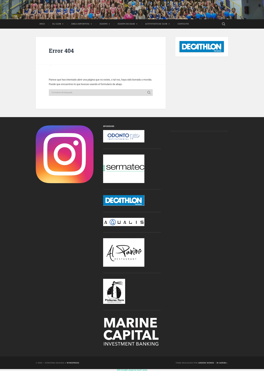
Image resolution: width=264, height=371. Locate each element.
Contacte (183, 24)
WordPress (73, 363)
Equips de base (126, 24)
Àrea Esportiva (80, 24)
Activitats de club (156, 24)
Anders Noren (206, 363)
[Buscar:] (101, 92)
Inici (42, 24)
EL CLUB (56, 24)
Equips (104, 24)
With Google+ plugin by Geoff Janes (132, 370)
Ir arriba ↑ (222, 363)
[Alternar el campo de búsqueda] (223, 24)
